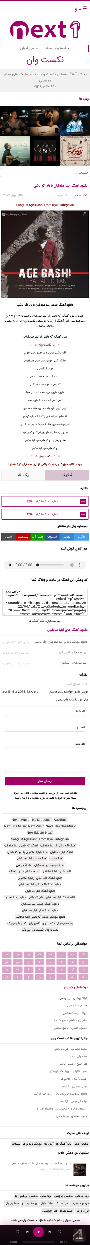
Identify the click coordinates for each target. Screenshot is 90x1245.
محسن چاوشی (63, 1195)
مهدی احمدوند (80, 1203)
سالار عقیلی (46, 1203)
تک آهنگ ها (36, 621)
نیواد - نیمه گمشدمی (74, 1013)
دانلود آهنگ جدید (62, 304)
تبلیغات (16, 1143)
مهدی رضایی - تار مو (74, 1086)
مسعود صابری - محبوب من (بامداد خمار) (62, 1108)
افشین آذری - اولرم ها (74, 1078)
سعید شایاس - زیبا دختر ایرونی (68, 1071)
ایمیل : (81, 727)
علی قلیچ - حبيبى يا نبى (72, 1063)
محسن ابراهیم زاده (26, 1195)
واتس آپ (38, 536)
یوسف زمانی (29, 1203)
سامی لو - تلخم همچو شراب (70, 1020)
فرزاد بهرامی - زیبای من (73, 998)
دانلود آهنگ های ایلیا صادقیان (67, 630)
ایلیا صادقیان (43, 304)
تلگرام (81, 536)
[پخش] (38, 1232)
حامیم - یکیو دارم (77, 1005)
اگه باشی (48, 336)
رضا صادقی (82, 1195)
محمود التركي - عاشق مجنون (70, 1028)
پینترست (23, 536)
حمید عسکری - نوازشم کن (71, 1116)
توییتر (67, 536)
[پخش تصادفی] (60, 1232)
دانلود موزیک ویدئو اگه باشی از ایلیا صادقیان (48, 464)
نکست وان (45, 344)
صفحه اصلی (81, 1143)
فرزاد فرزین (82, 1210)
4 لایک (67, 475)
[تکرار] (17, 1232)
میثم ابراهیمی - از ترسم (73, 1101)
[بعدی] (50, 1232)
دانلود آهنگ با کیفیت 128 (55, 514)
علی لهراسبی (49, 1210)
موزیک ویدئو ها (32, 1143)
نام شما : (80, 711)
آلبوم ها (49, 1143)
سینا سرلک (62, 1203)
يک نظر (23, 475)
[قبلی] (27, 1232)
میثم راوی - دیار (77, 1056)
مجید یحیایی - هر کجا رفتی (70, 1048)
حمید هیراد (66, 1210)
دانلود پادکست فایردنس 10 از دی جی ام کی (60, 1093)
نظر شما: (80, 743)
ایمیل (8, 536)
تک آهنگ (81, 195)
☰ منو (81, 9)
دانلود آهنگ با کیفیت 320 (55, 501)
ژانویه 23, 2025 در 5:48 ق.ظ (20, 691)
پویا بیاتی (46, 1195)
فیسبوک (52, 536)
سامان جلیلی (12, 1203)
